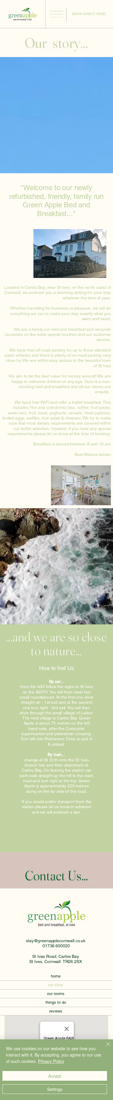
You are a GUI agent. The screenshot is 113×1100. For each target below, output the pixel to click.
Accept (54, 1076)
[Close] (104, 1048)
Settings (54, 1089)
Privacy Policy (51, 1061)
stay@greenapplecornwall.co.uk (55, 940)
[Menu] (56, 14)
